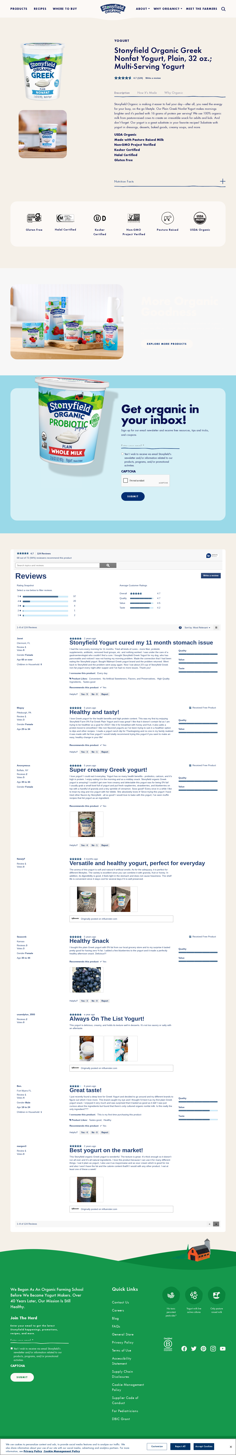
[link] (23, 553)
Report (104, 694)
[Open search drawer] (223, 8)
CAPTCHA (128, 471)
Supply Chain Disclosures (122, 1373)
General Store (123, 1334)
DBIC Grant (121, 1418)
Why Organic (173, 92)
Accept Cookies (203, 1446)
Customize (157, 1446)
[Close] (230, 1446)
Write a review (153, 78)
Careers (118, 1310)
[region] (118, 1447)
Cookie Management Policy (128, 1386)
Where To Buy (65, 8)
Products (18, 8)
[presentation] (87, 824)
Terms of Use (121, 1350)
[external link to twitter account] (194, 1348)
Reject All (180, 1446)
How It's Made (147, 92)
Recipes (40, 8)
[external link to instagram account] (213, 1349)
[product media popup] (42, 71)
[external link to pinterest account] (203, 1349)
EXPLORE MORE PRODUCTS (167, 343)
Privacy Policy (123, 1342)
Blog (115, 1318)
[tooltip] (212, 555)
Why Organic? (167, 8)
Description (122, 93)
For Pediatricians (125, 1410)
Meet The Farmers (201, 8)
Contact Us (120, 1302)
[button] (216, 1224)
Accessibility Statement (121, 1360)
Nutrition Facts (124, 181)
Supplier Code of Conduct (125, 1399)
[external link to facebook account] (184, 1349)
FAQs (116, 1326)
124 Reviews (44, 553)
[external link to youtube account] (223, 1349)
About (141, 8)
